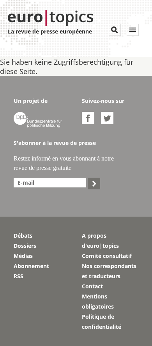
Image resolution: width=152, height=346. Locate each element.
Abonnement (31, 266)
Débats (23, 235)
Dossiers (25, 245)
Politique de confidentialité (101, 321)
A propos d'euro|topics (100, 240)
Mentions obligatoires (98, 301)
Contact (92, 286)
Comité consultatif (107, 256)
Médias (23, 256)
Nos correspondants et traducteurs (109, 271)
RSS (18, 276)
